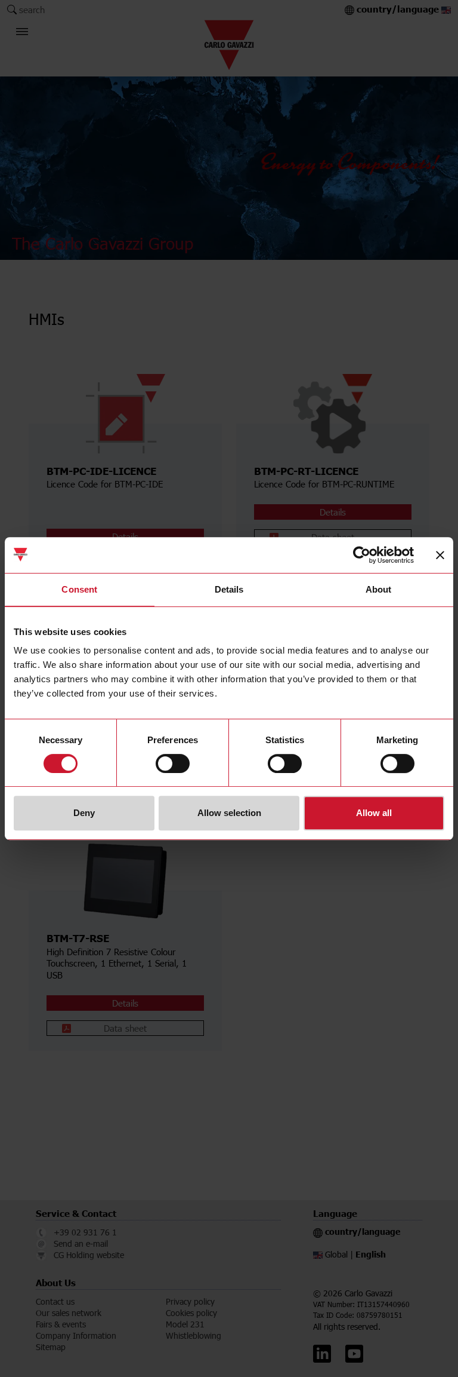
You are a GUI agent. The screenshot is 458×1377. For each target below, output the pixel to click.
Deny (84, 813)
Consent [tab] (79, 589)
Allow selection (229, 813)
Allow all (374, 813)
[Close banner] (440, 555)
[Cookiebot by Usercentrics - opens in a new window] (362, 555)
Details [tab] (229, 589)
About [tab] (379, 589)
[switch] (173, 763)
